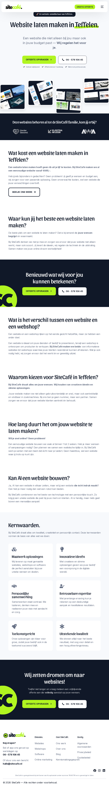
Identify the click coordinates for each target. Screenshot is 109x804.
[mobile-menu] (101, 7)
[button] (54, 14)
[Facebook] (95, 770)
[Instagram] (99, 770)
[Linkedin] (104, 770)
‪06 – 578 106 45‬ (11, 754)
